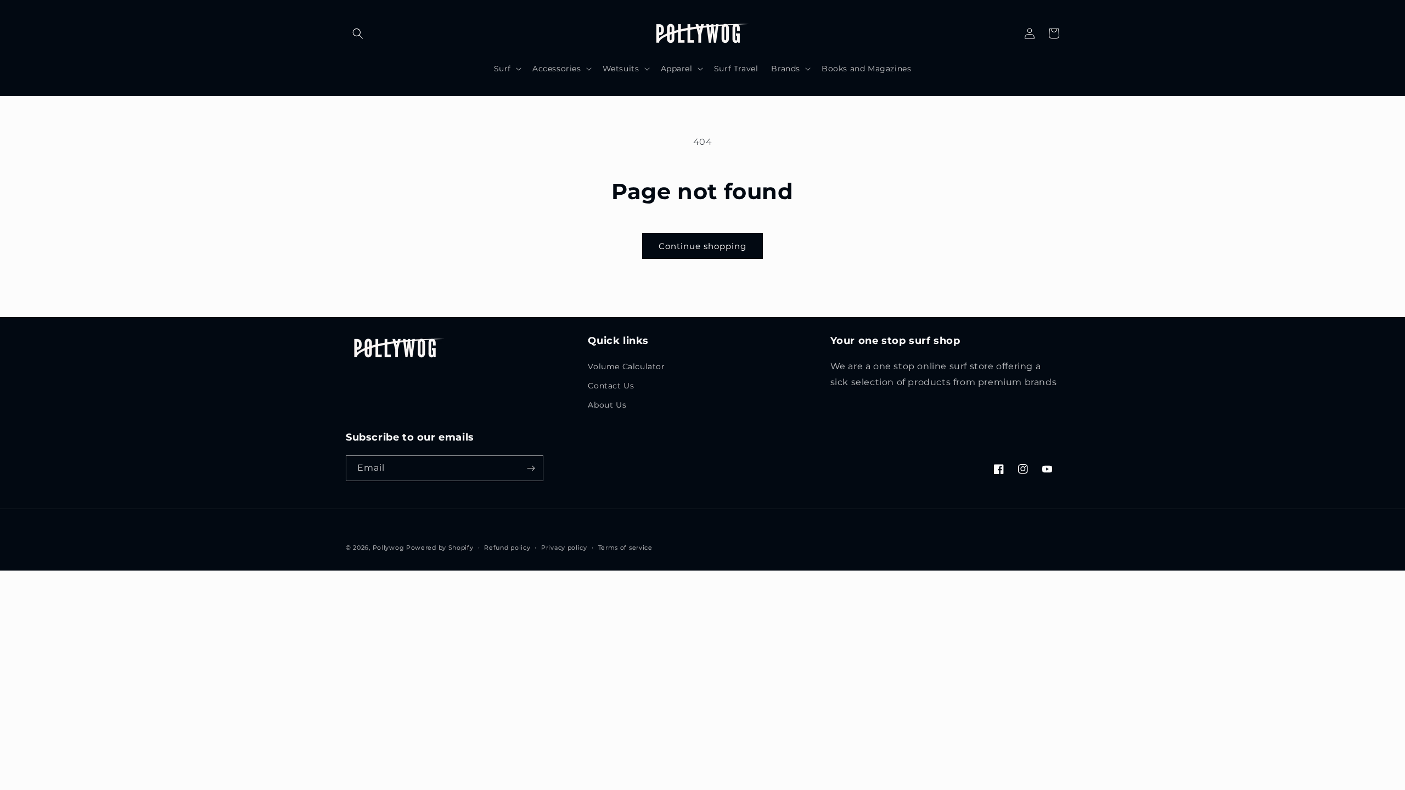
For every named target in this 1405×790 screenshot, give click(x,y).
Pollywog (388, 547)
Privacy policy (564, 547)
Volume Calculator (626, 366)
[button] (358, 33)
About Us (607, 405)
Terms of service (625, 547)
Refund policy (507, 547)
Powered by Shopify (440, 547)
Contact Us (611, 386)
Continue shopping (702, 246)
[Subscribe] (531, 468)
